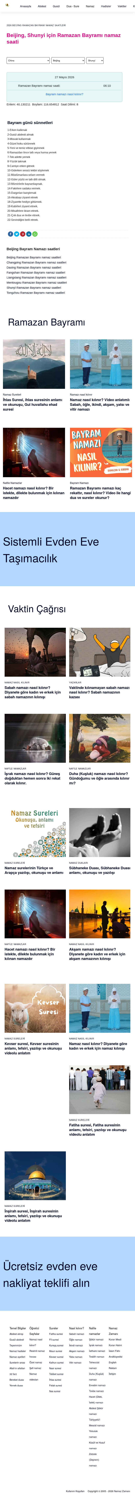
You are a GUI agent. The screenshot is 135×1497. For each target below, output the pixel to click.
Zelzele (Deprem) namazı (94, 1459)
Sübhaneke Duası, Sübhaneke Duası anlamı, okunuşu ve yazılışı (99, 870)
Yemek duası (16, 1385)
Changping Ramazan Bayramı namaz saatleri (36, 262)
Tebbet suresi (56, 1374)
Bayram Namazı (79, 483)
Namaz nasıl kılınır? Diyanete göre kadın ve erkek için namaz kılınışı (98, 1046)
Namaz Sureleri (12, 394)
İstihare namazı (97, 1351)
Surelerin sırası (17, 1362)
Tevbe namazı (96, 1391)
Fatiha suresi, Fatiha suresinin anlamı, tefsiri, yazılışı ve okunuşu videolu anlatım (97, 1129)
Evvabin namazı (97, 1385)
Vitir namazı (75, 1362)
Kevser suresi (56, 1356)
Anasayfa (25, 6)
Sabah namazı (76, 1333)
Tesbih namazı (96, 1356)
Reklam (113, 1368)
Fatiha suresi (56, 1333)
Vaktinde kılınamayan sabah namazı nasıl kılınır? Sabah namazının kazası (99, 692)
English (112, 1362)
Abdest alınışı (16, 1333)
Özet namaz (35, 1362)
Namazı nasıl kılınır (81, 394)
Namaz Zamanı (122, 1491)
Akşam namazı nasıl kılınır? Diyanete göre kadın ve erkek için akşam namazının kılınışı (97, 954)
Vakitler (122, 6)
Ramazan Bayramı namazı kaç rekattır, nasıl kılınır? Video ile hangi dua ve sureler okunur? (100, 492)
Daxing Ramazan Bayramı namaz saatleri (34, 267)
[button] (25, 6)
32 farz (13, 1374)
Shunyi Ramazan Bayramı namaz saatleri (34, 287)
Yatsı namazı (75, 1356)
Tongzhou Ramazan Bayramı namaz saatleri (36, 292)
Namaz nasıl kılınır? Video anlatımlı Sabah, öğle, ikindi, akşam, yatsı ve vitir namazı (100, 404)
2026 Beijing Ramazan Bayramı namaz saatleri (36, 25)
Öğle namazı (75, 1339)
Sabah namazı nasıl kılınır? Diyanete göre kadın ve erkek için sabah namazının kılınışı (33, 692)
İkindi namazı (76, 1345)
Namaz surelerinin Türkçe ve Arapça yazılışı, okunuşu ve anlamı (34, 870)
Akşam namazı (76, 1351)
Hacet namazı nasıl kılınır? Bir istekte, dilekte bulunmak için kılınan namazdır (33, 492)
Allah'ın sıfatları (17, 1368)
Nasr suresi (55, 1368)
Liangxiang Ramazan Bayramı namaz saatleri (36, 277)
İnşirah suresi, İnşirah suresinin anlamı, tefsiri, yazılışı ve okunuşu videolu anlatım (33, 1215)
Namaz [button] (90, 6)
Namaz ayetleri (17, 1356)
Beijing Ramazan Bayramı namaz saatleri (34, 257)
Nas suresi (54, 1391)
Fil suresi (54, 1339)
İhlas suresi (55, 1379)
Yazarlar (75, 682)
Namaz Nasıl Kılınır (17, 682)
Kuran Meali (115, 1339)
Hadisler (106, 6)
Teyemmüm (16, 1345)
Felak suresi (55, 1385)
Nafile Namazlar (12, 483)
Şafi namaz (35, 1368)
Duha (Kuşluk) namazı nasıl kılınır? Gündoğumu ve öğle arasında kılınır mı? (99, 778)
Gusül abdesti (17, 1339)
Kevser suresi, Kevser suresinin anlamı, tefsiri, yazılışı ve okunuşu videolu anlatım (33, 1048)
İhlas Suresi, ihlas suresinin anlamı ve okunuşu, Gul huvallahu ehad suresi (32, 404)
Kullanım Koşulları (75, 1491)
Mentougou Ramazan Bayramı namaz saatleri (37, 282)
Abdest (42, 6)
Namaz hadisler (18, 1351)
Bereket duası (17, 1379)
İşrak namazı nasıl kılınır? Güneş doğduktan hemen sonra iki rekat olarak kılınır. (32, 778)
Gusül (56, 6)
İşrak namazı (95, 1345)
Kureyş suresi (56, 1345)
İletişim (112, 1373)
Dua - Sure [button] (73, 6)
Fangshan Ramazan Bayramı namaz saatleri (36, 272)
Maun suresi (55, 1351)
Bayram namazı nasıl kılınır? (64, 94)
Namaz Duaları (78, 862)
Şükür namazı (96, 1339)
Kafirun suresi (56, 1362)
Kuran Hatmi (115, 1345)
